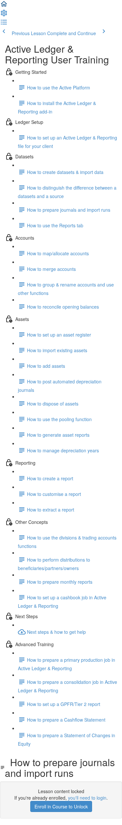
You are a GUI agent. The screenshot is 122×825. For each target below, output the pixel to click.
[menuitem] (4, 15)
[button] (4, 6)
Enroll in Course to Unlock (61, 806)
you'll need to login (87, 797)
